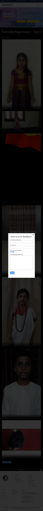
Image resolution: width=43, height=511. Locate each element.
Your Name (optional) (15, 240)
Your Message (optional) (16, 254)
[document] (21, 255)
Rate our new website (15, 250)
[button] (33, 234)
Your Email (13, 245)
